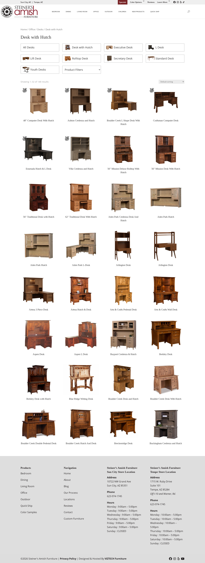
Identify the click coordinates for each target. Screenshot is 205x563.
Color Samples (29, 512)
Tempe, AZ (38, 2)
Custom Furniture (74, 518)
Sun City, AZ (26, 2)
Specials (122, 2)
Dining (68, 11)
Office (96, 11)
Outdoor (108, 11)
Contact (68, 512)
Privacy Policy (68, 558)
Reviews (151, 2)
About (67, 480)
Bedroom (56, 11)
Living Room (82, 11)
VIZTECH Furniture (115, 558)
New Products (138, 11)
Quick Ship (154, 11)
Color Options (136, 2)
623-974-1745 (114, 496)
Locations (69, 499)
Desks (40, 29)
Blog (66, 486)
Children (122, 11)
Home (24, 29)
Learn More (162, 2)
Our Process (71, 492)
